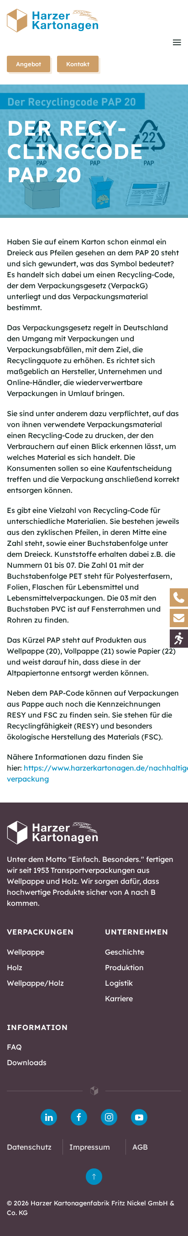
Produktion (124, 967)
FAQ (14, 1046)
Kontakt (77, 64)
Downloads (27, 1062)
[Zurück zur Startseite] (52, 20)
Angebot (28, 64)
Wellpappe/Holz (35, 983)
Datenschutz (29, 1146)
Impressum (89, 1146)
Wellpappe (25, 951)
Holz (14, 967)
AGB (140, 1146)
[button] (177, 42)
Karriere (119, 998)
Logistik (119, 983)
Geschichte (124, 951)
